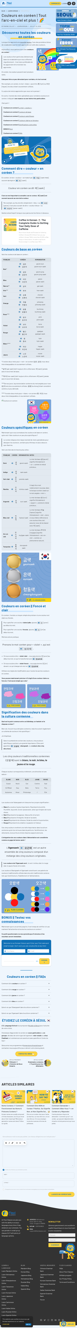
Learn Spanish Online (9, 1315)
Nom (5, 1174)
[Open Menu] (73, 3)
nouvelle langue (25, 42)
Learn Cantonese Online (8, 1303)
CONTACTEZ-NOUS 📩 (26, 1054)
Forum (42, 1300)
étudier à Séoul (34, 1026)
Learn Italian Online (8, 1308)
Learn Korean (13, 11)
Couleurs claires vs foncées (28, 120)
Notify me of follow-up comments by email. (16, 1169)
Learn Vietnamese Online (8, 1276)
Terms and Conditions (67, 1282)
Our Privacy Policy (65, 1279)
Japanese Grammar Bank (47, 1276)
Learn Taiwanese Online (8, 1288)
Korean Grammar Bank (48, 1280)
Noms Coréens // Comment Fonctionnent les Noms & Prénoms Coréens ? (13, 1108)
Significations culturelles (28, 125)
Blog (3, 11)
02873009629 (39, 1226)
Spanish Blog (25, 1289)
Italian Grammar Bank (47, 1290)
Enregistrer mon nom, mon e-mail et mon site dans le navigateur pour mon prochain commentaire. (29, 1189)
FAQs (20, 133)
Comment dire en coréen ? (14, 983)
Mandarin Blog (26, 1268)
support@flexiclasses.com (38, 1231)
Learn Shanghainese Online (9, 1282)
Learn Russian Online (9, 1312)
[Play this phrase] (34, 178)
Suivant (44, 961)
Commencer (55, 3)
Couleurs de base (25, 112)
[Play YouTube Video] (26, 150)
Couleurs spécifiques (26, 116)
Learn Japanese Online (7, 1297)
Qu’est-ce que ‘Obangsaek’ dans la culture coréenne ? (20, 1007)
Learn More (5, 1324)
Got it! (28, 1324)
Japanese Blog (26, 1275)
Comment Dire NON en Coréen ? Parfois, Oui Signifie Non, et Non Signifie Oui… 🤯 (38, 1108)
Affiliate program (65, 1275)
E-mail (6, 1182)
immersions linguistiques (32, 1045)
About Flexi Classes (66, 1272)
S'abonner (55, 1245)
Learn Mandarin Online (9, 1271)
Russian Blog (25, 1282)
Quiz (11, 129)
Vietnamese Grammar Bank (47, 1285)
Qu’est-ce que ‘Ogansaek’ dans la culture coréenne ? (20, 1013)
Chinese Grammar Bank (46, 1269)
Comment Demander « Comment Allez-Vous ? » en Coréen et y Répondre (62, 1108)
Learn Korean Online (9, 1293)
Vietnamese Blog (27, 1279)
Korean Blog (25, 1272)
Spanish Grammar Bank (46, 1295)
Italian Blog (25, 1286)
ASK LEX (71, 1324)
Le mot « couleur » (25, 108)
